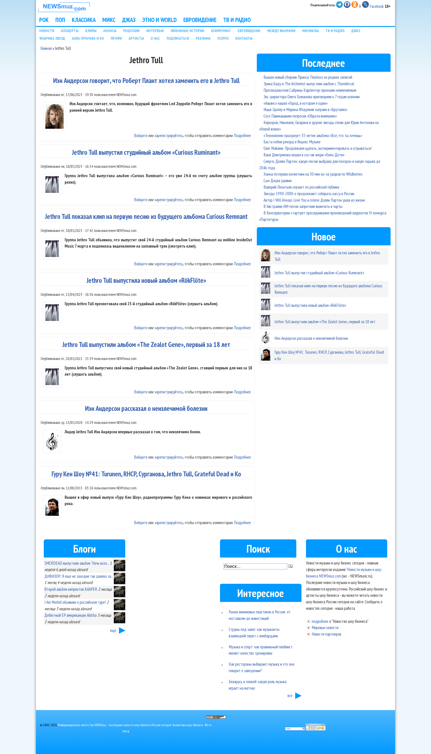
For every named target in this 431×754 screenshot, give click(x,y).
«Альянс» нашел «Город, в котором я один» (296, 103)
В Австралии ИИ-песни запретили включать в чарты (303, 206)
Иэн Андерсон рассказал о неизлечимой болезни (146, 408)
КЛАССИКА (84, 20)
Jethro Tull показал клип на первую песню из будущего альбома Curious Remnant (146, 216)
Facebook (377, 6)
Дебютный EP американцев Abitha (70, 615)
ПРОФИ (116, 38)
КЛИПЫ (91, 30)
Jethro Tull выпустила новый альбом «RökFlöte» (146, 280)
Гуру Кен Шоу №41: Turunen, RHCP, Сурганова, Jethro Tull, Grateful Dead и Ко (146, 473)
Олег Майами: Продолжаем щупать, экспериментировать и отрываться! (318, 148)
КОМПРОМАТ (221, 30)
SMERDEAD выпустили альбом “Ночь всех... (76, 563)
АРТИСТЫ (136, 38)
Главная (46, 48)
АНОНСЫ (110, 30)
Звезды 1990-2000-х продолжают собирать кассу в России (309, 193)
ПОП (60, 20)
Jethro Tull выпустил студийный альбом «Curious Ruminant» (146, 152)
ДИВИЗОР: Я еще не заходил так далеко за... (78, 576)
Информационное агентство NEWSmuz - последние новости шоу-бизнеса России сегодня (114, 725)
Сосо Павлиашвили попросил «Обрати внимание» (300, 116)
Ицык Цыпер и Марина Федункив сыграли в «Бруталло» (305, 109)
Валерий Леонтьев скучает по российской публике (301, 187)
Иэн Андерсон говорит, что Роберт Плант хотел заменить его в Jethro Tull (146, 80)
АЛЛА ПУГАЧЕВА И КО (88, 38)
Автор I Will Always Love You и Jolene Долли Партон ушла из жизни (314, 200)
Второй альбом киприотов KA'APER (70, 589)
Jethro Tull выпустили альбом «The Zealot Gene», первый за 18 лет (146, 344)
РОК (44, 20)
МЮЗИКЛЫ (310, 30)
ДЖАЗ (129, 20)
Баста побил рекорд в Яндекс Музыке (292, 141)
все (290, 695)
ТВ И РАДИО (237, 20)
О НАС (155, 38)
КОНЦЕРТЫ (70, 30)
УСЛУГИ (223, 38)
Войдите (140, 135)
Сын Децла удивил (278, 180)
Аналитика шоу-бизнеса (187, 725)
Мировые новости (325, 627)
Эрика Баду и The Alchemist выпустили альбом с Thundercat (309, 83)
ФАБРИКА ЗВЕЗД (52, 38)
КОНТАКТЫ (244, 38)
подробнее (320, 621)
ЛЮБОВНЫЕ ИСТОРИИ (187, 30)
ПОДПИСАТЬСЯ (178, 38)
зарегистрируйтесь (168, 135)
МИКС (108, 20)
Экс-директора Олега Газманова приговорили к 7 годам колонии (312, 96)
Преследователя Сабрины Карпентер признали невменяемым (310, 90)
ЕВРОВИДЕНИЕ (199, 20)
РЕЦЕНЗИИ (131, 30)
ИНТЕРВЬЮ (155, 30)
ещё (113, 630)
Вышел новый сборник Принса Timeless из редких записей (308, 77)
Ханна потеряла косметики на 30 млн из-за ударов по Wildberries (313, 174)
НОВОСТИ (46, 30)
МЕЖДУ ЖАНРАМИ (281, 30)
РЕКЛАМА (203, 38)
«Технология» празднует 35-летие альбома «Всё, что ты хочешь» (313, 135)
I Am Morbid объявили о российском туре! (75, 602)
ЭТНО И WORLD (159, 20)
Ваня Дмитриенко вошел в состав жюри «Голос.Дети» (304, 154)
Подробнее (242, 135)
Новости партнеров (326, 634)
